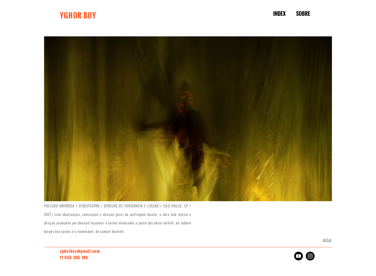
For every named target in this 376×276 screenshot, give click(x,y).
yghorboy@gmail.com (80, 251)
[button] (188, 118)
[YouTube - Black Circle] (298, 256)
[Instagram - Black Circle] (310, 256)
